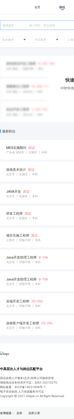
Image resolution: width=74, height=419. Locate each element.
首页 (37, 7)
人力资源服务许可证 (31, 391)
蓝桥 (19, 413)
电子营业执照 (8, 391)
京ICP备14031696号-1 (30, 387)
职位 (62, 7)
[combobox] (14, 39)
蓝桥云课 (34, 413)
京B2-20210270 (46, 382)
